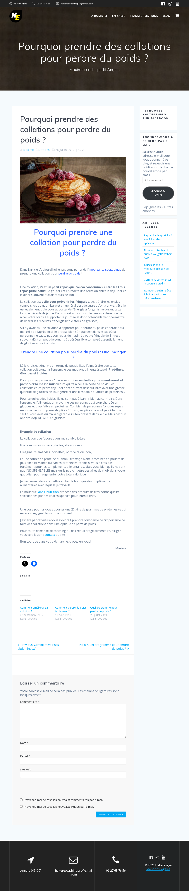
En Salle (118, 16)
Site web (25, 769)
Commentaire (29, 702)
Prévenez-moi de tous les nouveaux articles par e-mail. (59, 806)
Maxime (28, 150)
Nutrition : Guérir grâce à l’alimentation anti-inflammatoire (157, 294)
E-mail (25, 756)
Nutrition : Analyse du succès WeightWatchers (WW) (158, 254)
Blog (166, 16)
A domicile (99, 16)
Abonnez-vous (158, 193)
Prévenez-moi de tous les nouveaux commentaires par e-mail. (63, 800)
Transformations (143, 16)
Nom (24, 743)
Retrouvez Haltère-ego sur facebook (155, 114)
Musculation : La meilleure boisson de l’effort (156, 268)
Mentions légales (158, 869)
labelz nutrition (48, 492)
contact (50, 535)
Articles (44, 150)
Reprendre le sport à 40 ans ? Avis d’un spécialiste (158, 239)
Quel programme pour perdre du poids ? (103, 609)
